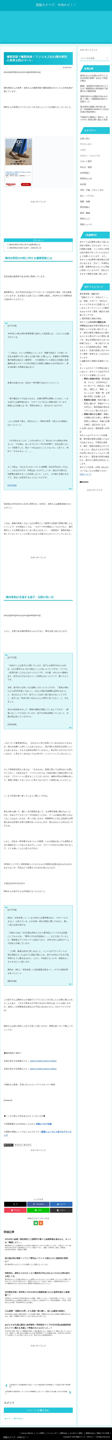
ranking (53, 1069)
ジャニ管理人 (40, 1433)
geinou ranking (36, 1061)
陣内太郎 (19, 1145)
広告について (85, 474)
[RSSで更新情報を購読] (41, 1223)
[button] (61, 1210)
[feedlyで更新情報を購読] (36, 1223)
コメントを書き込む (38, 1410)
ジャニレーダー (52, 1433)
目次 (35, 240)
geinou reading (49, 1061)
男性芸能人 (9, 1145)
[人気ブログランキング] (84, 482)
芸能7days (63, 1433)
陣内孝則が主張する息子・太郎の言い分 (25, 248)
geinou (47, 1069)
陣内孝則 (28, 1145)
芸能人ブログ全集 (103, 1433)
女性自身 (12, 485)
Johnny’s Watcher (27, 1433)
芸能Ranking (90, 1433)
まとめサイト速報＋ (76, 1433)
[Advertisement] (56, 27)
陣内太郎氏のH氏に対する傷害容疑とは (25, 245)
